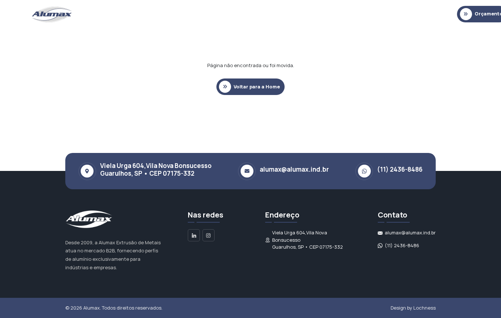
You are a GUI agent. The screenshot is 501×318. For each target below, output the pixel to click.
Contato (346, 14)
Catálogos (156, 14)
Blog (320, 14)
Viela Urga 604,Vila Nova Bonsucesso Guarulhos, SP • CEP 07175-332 (307, 239)
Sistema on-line (417, 14)
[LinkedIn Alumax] (194, 235)
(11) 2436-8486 (402, 245)
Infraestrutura (197, 14)
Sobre (125, 14)
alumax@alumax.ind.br (294, 169)
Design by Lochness (413, 307)
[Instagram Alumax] (208, 235)
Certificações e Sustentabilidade (264, 14)
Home (99, 14)
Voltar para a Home (257, 86)
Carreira (378, 14)
